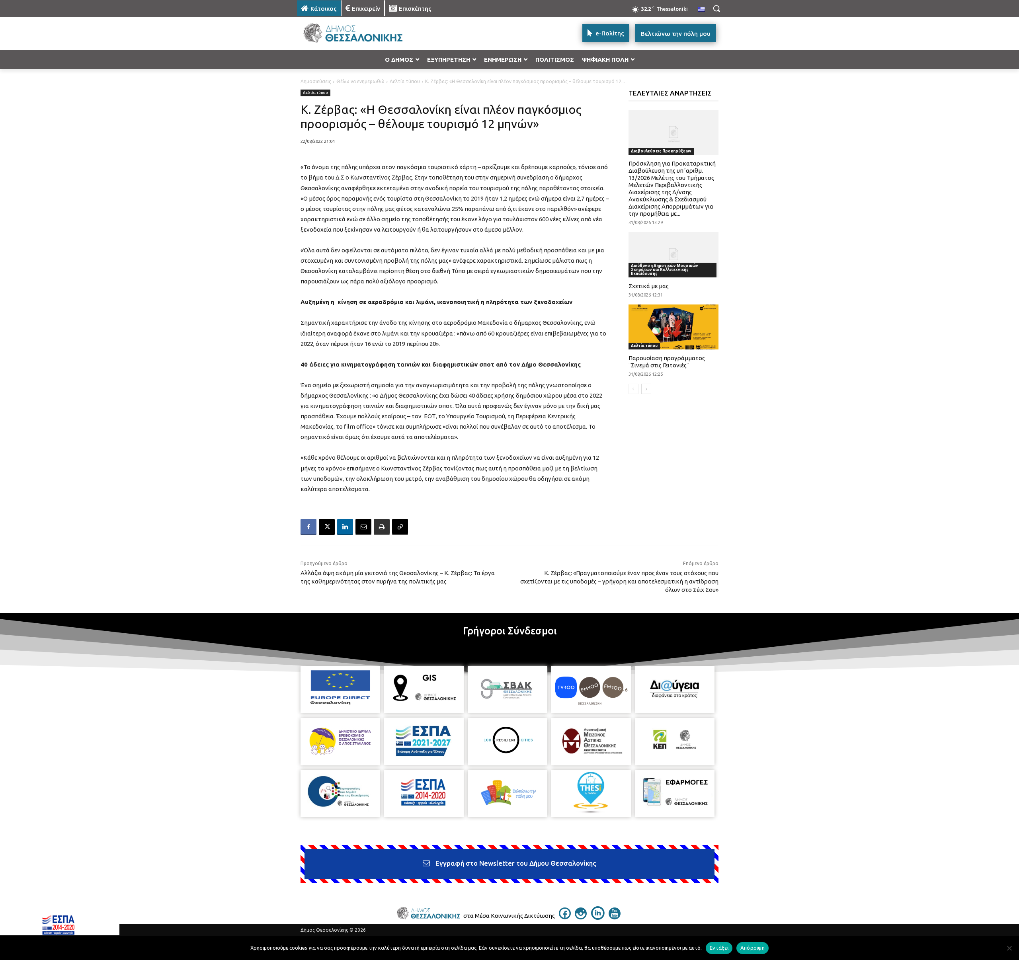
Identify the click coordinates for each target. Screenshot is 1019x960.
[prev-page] (633, 389)
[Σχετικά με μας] (674, 254)
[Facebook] (308, 527)
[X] (327, 527)
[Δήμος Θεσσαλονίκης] (360, 33)
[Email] (363, 527)
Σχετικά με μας (649, 286)
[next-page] (646, 389)
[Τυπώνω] (382, 527)
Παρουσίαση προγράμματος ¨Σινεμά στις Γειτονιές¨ (667, 362)
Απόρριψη (752, 947)
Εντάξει (719, 947)
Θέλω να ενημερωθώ (360, 81)
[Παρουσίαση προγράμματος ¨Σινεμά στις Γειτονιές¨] (674, 326)
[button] (716, 8)
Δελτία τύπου (405, 81)
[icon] (565, 917)
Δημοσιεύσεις (316, 81)
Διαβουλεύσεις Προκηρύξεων (661, 151)
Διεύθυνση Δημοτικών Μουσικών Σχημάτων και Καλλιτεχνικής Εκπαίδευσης (664, 269)
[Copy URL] (400, 527)
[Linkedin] (345, 527)
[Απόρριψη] (1009, 948)
